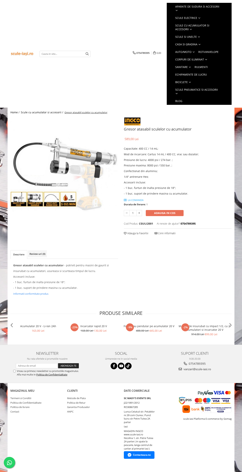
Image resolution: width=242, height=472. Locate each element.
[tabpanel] (64, 171)
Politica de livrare (19, 407)
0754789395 (197, 363)
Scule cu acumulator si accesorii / (42, 112)
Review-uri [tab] (37, 254)
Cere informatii (166, 233)
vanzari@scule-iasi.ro (197, 369)
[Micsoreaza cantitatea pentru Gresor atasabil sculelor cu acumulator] (127, 213)
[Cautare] (87, 54)
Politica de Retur (76, 402)
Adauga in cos (164, 213)
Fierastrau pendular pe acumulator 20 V (149, 326)
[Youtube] (121, 366)
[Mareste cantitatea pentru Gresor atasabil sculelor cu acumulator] (139, 213)
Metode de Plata (76, 398)
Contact (14, 411)
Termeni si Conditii (20, 398)
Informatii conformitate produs (30, 293)
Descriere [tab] (18, 254)
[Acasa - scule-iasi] (22, 53)
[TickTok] (128, 366)
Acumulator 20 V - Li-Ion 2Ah (38, 326)
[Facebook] (114, 366)
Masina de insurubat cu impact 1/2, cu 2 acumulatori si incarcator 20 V (204, 327)
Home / (15, 112)
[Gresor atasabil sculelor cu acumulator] (64, 171)
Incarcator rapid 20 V (93, 326)
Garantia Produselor (78, 407)
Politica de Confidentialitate (51, 374)
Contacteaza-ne (142, 454)
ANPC (70, 411)
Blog (178, 101)
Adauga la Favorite (137, 233)
